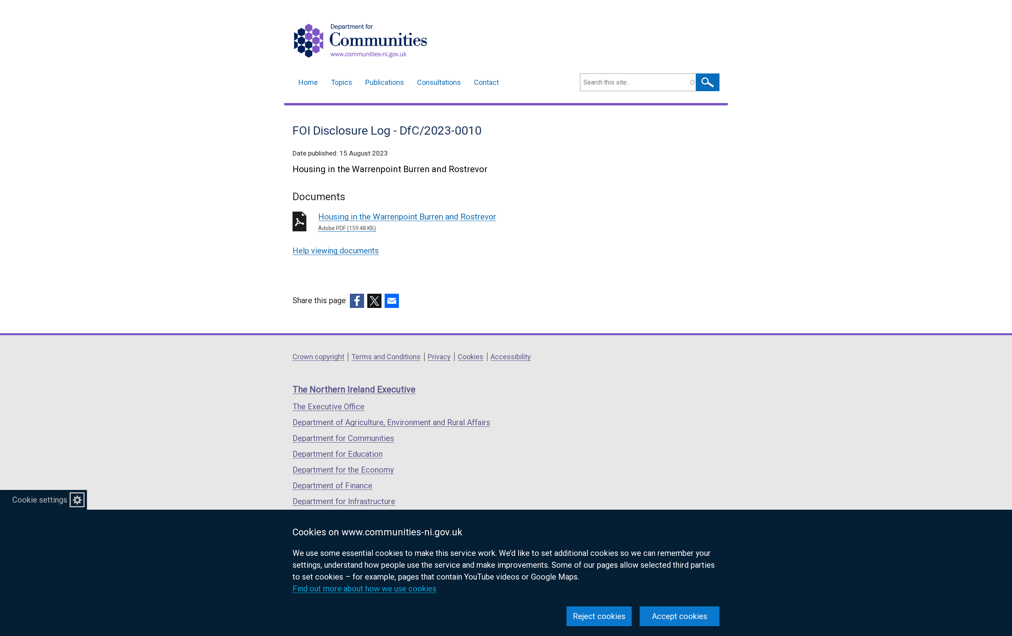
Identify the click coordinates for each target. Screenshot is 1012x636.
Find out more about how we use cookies (364, 588)
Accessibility (511, 357)
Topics (341, 82)
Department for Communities (343, 438)
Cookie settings (39, 500)
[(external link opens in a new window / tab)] (357, 301)
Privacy (439, 357)
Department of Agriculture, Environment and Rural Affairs (391, 422)
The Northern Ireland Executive (354, 389)
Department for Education (338, 454)
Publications (384, 82)
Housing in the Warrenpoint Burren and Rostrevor (407, 221)
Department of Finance (332, 485)
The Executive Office (328, 406)
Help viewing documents (336, 250)
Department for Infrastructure (344, 501)
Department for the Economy (343, 470)
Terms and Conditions (386, 357)
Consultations (439, 82)
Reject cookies (599, 616)
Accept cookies (679, 616)
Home (308, 82)
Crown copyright (318, 357)
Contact (486, 82)
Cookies (470, 357)
